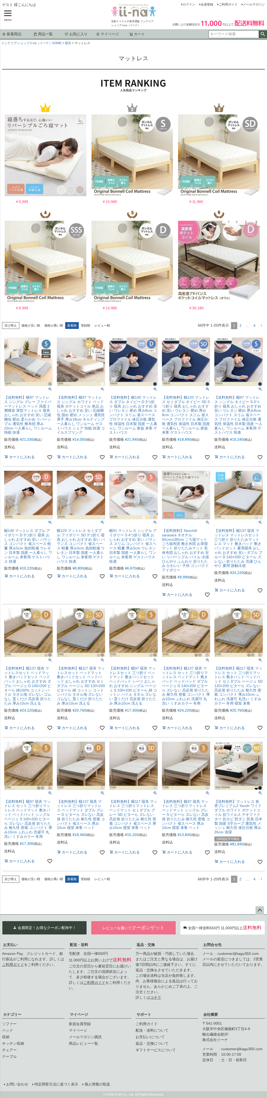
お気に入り (78, 34)
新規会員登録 (80, 1024)
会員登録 (207, 4)
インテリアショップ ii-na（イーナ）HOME (31, 43)
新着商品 (14, 34)
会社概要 (210, 1014)
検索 (263, 34)
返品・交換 (146, 945)
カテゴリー (12, 1014)
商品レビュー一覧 (83, 1043)
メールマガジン (254, 4)
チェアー (9, 1050)
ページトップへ (260, 910)
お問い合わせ (17, 1084)
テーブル (9, 1056)
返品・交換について (152, 1043)
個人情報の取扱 (97, 1084)
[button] (261, 325)
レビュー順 (102, 325)
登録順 (85, 325)
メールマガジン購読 (85, 1037)
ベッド (7, 1030)
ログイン (189, 4)
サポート (144, 1014)
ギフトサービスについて (156, 1050)
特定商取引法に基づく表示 (56, 1084)
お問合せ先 (212, 945)
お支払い (10, 945)
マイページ (110, 34)
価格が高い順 (53, 325)
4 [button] (254, 325)
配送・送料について (152, 1030)
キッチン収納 (13, 1043)
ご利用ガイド (228, 4)
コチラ (155, 997)
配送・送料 (79, 945)
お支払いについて (150, 1037)
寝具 (68, 43)
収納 (5, 1037)
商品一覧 (45, 34)
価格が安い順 (30, 325)
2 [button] (240, 325)
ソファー (9, 1024)
